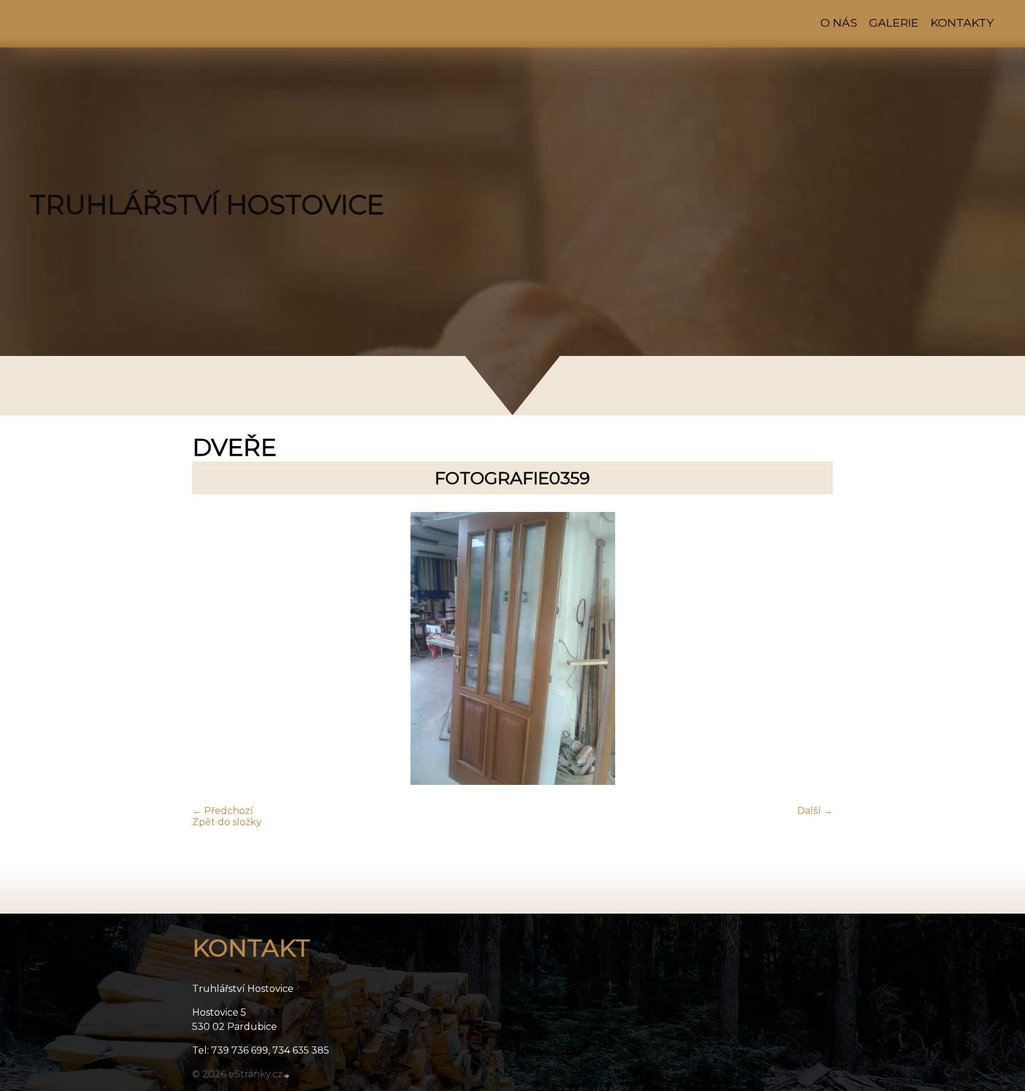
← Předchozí (222, 810)
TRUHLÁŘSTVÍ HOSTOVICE (207, 205)
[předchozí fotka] (211, 649)
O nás (838, 22)
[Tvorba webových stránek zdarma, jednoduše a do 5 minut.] (287, 1076)
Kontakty (962, 22)
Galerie (894, 22)
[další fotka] (813, 649)
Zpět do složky (227, 822)
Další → (815, 810)
